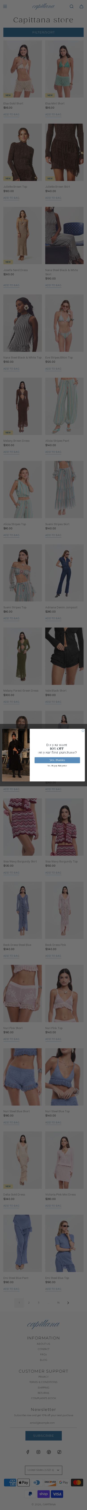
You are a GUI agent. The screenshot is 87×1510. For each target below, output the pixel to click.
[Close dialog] (83, 730)
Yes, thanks (57, 760)
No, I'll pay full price (57, 766)
